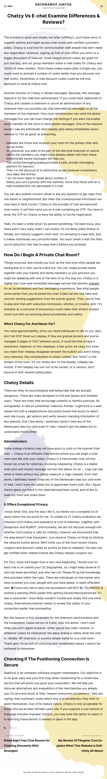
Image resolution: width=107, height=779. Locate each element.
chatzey (94, 283)
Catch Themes (78, 772)
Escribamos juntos (53, 4)
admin (64, 28)
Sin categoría (12, 728)
